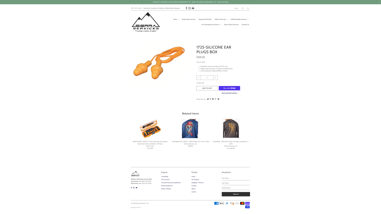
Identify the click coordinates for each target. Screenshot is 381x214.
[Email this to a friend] (218, 99)
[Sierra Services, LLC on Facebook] (186, 8)
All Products (195, 179)
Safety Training (166, 189)
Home (193, 176)
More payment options (229, 93)
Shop (175, 19)
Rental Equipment (167, 186)
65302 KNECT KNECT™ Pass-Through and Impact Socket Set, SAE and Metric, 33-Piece (150, 129)
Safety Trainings (220, 19)
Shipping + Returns (197, 182)
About (193, 189)
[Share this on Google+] (216, 99)
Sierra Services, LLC (142, 203)
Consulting (164, 176)
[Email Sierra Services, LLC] (193, 8)
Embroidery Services (189, 19)
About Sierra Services (231, 24)
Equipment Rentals (205, 19)
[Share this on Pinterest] (213, 99)
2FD (139, 207)
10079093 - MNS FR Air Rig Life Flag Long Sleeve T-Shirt (230, 129)
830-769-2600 (136, 8)
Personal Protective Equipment (171, 182)
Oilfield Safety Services (239, 19)
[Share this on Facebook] (210, 99)
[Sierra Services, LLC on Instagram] (189, 8)
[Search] (243, 8)
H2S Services (165, 179)
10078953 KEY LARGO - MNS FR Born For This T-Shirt (190, 129)
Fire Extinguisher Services (210, 24)
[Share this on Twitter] (208, 99)
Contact (194, 186)
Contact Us (245, 24)
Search (193, 192)
